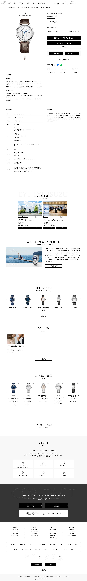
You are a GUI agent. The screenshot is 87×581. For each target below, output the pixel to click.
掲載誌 (72, 549)
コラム (62, 544)
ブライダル (21, 3)
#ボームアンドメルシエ (12, 351)
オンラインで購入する (15, 535)
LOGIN (73, 1)
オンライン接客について (64, 59)
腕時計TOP (10, 7)
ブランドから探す (15, 531)
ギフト (76, 544)
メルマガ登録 (58, 576)
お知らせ (69, 544)
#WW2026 (20, 349)
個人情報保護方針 (28, 576)
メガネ (28, 3)
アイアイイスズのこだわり (41, 3)
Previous (6, 298)
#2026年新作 (10, 349)
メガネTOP (71, 529)
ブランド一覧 (37, 549)
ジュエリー (15, 3)
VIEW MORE (36, 217)
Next (80, 298)
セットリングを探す (52, 538)
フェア (45, 549)
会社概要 (20, 576)
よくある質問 (31, 544)
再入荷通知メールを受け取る (64, 43)
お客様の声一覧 (54, 549)
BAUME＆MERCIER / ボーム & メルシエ (27, 7)
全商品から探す (53, 533)
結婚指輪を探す (53, 537)
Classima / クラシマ (38, 7)
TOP (7, 7)
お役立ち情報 (22, 544)
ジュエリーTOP (34, 529)
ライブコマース (64, 549)
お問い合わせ (72, 3)
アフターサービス (13, 544)
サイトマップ (66, 576)
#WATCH (15, 349)
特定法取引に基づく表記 (48, 576)
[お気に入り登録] (18, 383)
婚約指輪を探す (53, 535)
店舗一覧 (34, 3)
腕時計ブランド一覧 (16, 7)
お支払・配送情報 (42, 544)
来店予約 (63, 3)
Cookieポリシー (37, 576)
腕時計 (9, 3)
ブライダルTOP (53, 529)
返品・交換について (53, 544)
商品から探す (15, 533)
